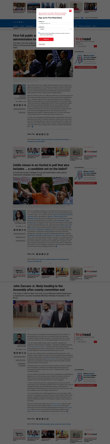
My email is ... (42, 21)
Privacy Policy (42, 44)
